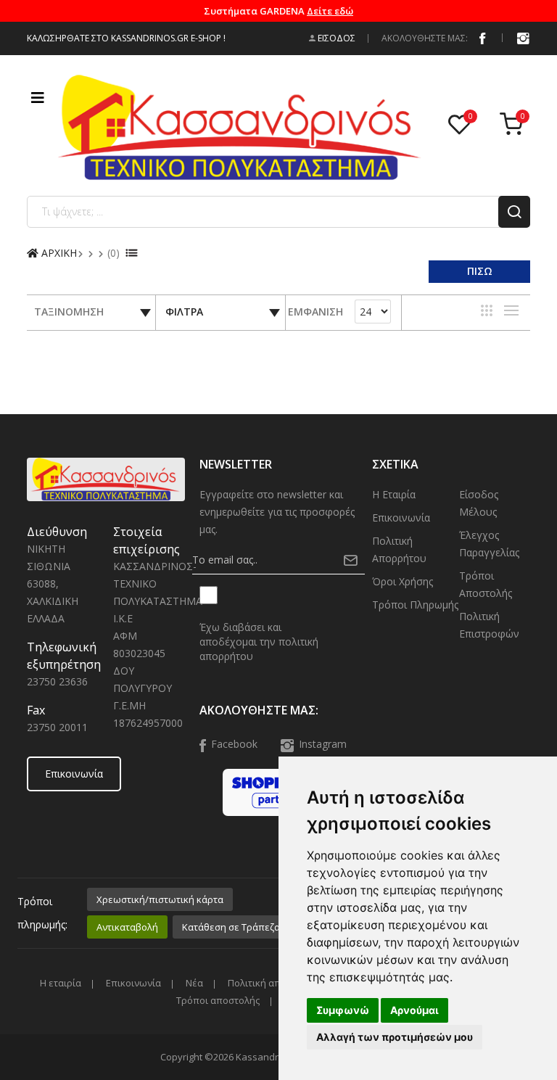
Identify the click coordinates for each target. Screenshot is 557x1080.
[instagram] (523, 38)
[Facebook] (482, 38)
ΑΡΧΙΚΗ (57, 253)
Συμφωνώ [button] (342, 1010)
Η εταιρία (394, 494)
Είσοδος (335, 38)
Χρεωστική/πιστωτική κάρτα (159, 899)
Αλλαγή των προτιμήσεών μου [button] (394, 1037)
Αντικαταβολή (127, 926)
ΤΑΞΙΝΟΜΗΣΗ (69, 311)
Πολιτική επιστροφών (489, 624)
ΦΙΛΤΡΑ (184, 311)
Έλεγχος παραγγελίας (489, 543)
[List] (511, 310)
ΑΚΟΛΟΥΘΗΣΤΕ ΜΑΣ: (424, 38)
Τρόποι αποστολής (485, 584)
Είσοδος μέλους (478, 503)
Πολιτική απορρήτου (399, 549)
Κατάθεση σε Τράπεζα (231, 926)
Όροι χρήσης (402, 581)
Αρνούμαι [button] (414, 1010)
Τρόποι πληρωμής (415, 604)
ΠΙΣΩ (479, 271)
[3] (486, 310)
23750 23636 (57, 681)
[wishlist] (462, 125)
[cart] (515, 125)
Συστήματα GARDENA (278, 10)
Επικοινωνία (74, 773)
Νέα (194, 983)
